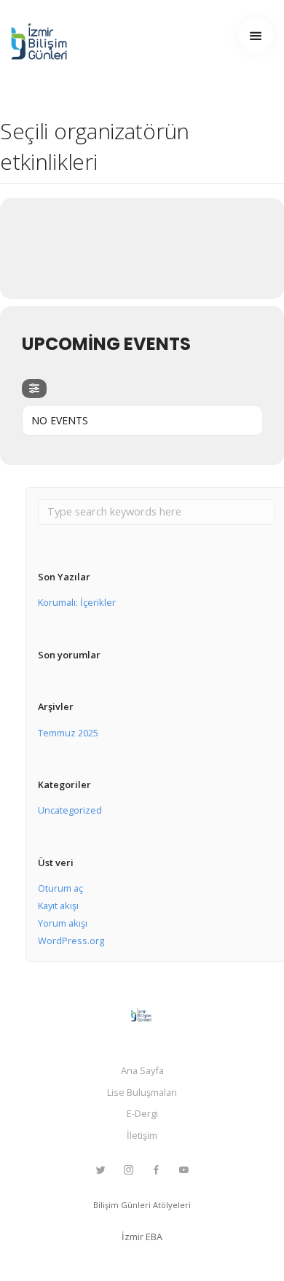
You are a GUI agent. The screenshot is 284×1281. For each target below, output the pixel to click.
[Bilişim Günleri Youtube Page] (183, 1170)
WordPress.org (71, 940)
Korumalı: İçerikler (77, 602)
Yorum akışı (62, 923)
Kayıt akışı (58, 905)
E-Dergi (142, 1113)
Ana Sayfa (142, 1070)
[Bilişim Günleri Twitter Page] (100, 1170)
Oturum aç (60, 888)
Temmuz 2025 (68, 732)
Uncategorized (70, 810)
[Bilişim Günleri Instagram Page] (128, 1170)
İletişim (142, 1135)
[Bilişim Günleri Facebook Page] (156, 1170)
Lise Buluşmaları (142, 1092)
